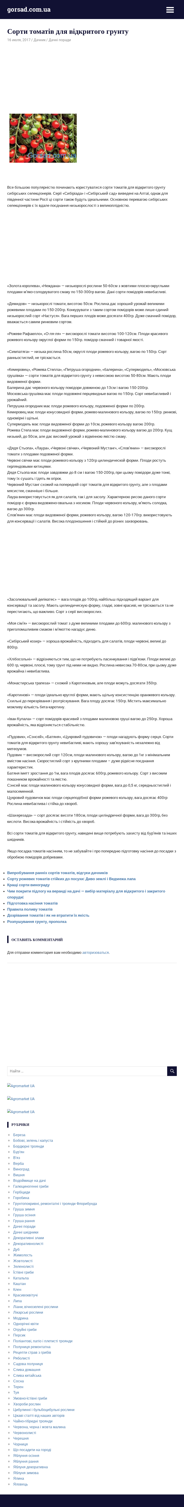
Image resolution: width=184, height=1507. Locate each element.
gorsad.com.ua (28, 9)
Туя (16, 1392)
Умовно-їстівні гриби (30, 1398)
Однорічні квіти (26, 1324)
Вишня (19, 1175)
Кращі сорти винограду (28, 885)
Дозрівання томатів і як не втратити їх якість (48, 915)
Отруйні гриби (25, 1330)
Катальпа (21, 1278)
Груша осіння (24, 1215)
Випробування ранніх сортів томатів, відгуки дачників (57, 873)
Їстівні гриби (23, 1272)
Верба (18, 1163)
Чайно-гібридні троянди (33, 1421)
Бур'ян (18, 1152)
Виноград (21, 1169)
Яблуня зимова (26, 1473)
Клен (17, 1289)
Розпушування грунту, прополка (36, 921)
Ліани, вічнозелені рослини (35, 1307)
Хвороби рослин (27, 1404)
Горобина (21, 1198)
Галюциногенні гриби (30, 1186)
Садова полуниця (28, 1364)
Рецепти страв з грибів (32, 1352)
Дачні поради (60, 40)
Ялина (18, 1478)
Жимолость (22, 1255)
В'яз (16, 1158)
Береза (19, 1135)
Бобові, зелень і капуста (33, 1140)
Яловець (20, 1484)
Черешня (21, 1438)
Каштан (19, 1284)
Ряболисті (21, 1358)
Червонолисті (24, 1433)
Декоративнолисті (28, 1244)
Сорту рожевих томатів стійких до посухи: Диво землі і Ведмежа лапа (71, 879)
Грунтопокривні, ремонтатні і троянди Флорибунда (55, 1204)
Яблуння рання (26, 1461)
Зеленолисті (23, 1266)
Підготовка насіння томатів (32, 903)
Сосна (18, 1381)
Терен (18, 1387)
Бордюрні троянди (28, 1146)
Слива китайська (27, 1375)
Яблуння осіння (26, 1456)
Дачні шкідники (25, 1232)
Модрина (20, 1318)
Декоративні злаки (28, 1238)
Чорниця (20, 1444)
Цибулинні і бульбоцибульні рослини (43, 1410)
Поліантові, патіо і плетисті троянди (42, 1341)
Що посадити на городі (32, 1450)
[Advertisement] (92, 76)
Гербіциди (21, 1192)
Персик (19, 1335)
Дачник (40, 40)
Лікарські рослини (28, 1312)
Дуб (16, 1249)
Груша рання (24, 1221)
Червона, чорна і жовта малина (39, 1427)
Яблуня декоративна (30, 1467)
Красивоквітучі (25, 1295)
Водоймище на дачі (29, 1180)
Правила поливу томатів (30, 909)
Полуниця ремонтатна (31, 1347)
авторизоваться (95, 952)
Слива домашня (26, 1370)
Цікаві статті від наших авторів (39, 1415)
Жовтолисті (23, 1261)
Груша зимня (24, 1209)
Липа (17, 1301)
